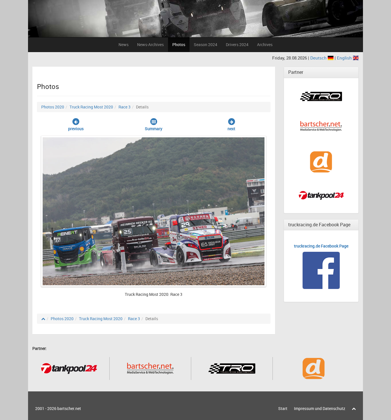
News (124, 44)
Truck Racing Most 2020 (91, 107)
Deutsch (319, 58)
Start (282, 408)
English (345, 58)
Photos (178, 44)
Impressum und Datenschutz (319, 408)
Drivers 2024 (237, 44)
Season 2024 (205, 44)
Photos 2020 (52, 107)
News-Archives (150, 44)
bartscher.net (69, 408)
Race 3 (125, 107)
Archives (264, 44)
